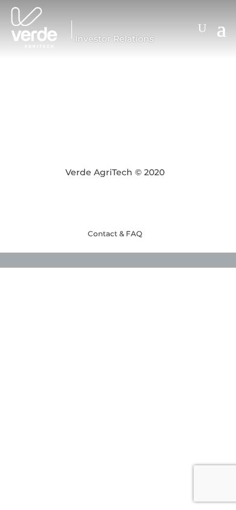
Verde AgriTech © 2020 (115, 172)
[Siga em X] (118, 203)
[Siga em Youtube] (93, 203)
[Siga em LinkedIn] (142, 203)
